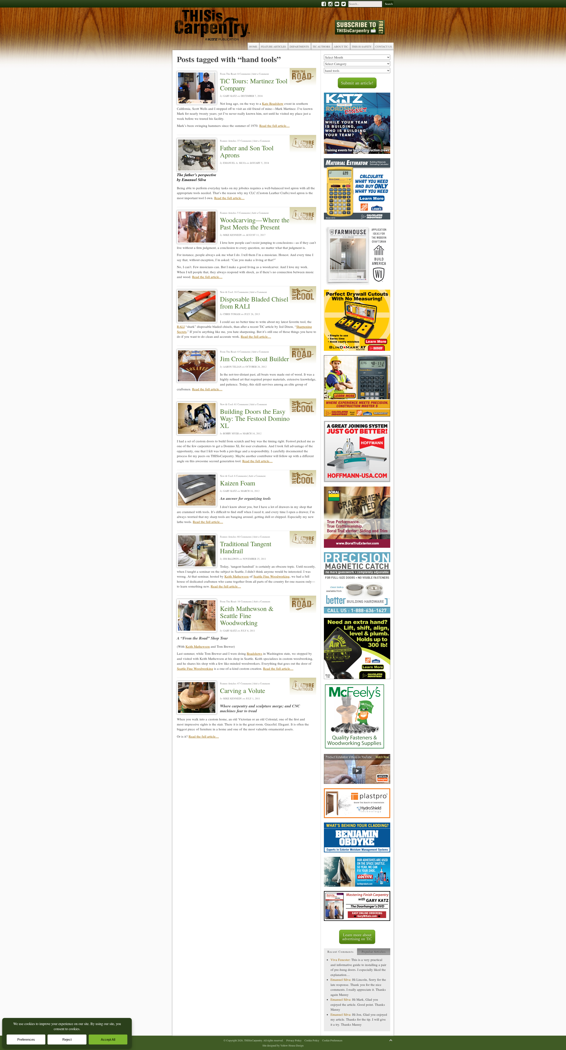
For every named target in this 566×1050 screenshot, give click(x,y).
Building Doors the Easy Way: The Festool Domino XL (255, 418)
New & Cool (226, 292)
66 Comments (244, 536)
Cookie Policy (311, 1040)
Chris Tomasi (231, 314)
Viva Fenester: (340, 959)
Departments (299, 46)
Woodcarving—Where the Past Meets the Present (254, 223)
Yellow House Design (292, 1045)
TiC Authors (321, 46)
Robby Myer (231, 433)
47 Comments (244, 683)
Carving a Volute (242, 690)
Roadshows (254, 653)
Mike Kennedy (232, 235)
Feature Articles (273, 46)
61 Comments (241, 404)
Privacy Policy (294, 1040)
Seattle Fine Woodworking (271, 576)
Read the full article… (274, 125)
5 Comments (243, 212)
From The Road (228, 73)
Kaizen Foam (237, 482)
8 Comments (243, 73)
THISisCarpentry (212, 26)
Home (253, 46)
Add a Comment (260, 73)
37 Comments (244, 140)
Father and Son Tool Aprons (246, 151)
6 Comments (243, 351)
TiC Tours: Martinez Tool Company (253, 84)
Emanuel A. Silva (234, 162)
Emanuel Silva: (341, 979)
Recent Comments (340, 952)
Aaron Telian (232, 366)
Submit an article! (357, 82)
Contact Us (383, 46)
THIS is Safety (362, 46)
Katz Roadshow (272, 103)
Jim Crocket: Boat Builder (254, 358)
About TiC (341, 46)
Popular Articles (374, 952)
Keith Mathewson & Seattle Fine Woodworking (246, 615)
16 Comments (241, 292)
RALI (181, 326)
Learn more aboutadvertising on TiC (357, 937)
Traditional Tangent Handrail (245, 547)
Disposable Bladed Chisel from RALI (254, 302)
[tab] (340, 951)
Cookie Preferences (332, 1040)
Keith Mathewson (236, 576)
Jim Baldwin (231, 558)
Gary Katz (230, 95)
